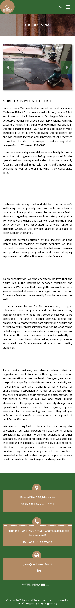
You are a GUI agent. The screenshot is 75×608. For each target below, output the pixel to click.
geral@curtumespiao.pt (37, 564)
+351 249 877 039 (40, 542)
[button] (8, 67)
